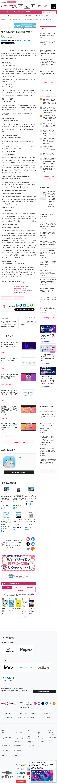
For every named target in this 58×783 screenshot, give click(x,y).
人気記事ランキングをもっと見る (49, 177)
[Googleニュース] (28, 549)
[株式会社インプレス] (7, 774)
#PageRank (17, 286)
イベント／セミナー (41, 742)
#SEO (26, 286)
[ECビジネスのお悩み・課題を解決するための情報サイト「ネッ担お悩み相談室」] (21, 782)
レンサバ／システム (18, 748)
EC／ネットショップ (18, 750)
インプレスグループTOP (49, 717)
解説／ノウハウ (31, 733)
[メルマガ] (28, 539)
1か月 (53, 95)
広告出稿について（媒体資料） (22, 714)
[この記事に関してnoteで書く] (28, 305)
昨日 (43, 95)
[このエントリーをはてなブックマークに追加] (24, 305)
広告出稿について (46, 7)
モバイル (3, 753)
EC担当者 (21, 1)
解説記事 (51, 732)
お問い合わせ (33, 713)
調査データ (30, 736)
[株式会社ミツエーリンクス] (8, 649)
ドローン (42, 2)
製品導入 (30, 1)
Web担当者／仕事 (6, 745)
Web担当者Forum (6, 6)
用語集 (50, 740)
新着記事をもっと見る (49, 82)
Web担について (39, 7)
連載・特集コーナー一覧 (12, 19)
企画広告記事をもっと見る (49, 317)
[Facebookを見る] (39, 703)
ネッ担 (16, 545)
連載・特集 (33, 7)
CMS (52, 16)
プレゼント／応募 (52, 737)
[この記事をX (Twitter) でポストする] (20, 305)
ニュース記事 (51, 734)
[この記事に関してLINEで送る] (31, 305)
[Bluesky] (46, 703)
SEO (2, 16)
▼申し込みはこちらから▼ (37, 768)
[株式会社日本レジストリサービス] (8, 667)
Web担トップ (3, 19)
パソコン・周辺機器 (18, 590)
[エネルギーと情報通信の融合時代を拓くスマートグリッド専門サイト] (21, 773)
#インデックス (17, 288)
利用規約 (46, 713)
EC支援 (48, 2)
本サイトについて (8, 713)
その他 (15, 755)
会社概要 (33, 717)
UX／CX (3, 748)
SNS (22, 16)
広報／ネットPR (5, 750)
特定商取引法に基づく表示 (23, 717)
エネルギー (38, 2)
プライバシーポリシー (9, 717)
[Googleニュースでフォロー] (50, 703)
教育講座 (45, 2)
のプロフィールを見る (18, 472)
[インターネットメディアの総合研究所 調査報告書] (21, 769)
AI (17, 16)
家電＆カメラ (30, 587)
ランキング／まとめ (31, 746)
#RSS (22, 286)
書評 (39, 736)
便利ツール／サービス (31, 742)
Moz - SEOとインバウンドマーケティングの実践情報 (28, 19)
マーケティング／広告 (10, 16)
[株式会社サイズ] (43, 667)
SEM (3, 755)
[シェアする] (17, 305)
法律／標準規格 (17, 745)
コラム (29, 738)
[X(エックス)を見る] (42, 703)
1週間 (48, 95)
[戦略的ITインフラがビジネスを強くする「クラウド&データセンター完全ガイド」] (21, 765)
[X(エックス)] (28, 544)
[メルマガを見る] (35, 703)
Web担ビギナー (20, 7)
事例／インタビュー (40, 733)
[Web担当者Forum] (8, 704)
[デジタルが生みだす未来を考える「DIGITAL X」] (21, 778)
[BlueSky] (33, 544)
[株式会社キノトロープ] (25, 667)
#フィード (24, 288)
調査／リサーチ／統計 (18, 742)
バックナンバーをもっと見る (19, 442)
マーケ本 (7, 587)
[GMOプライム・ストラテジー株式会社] (8, 678)
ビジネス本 (18, 587)
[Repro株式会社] (25, 649)
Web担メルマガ (27, 6)
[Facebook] (33, 539)
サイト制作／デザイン (44, 16)
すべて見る (49, 471)
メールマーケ (17, 753)
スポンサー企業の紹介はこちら (44, 691)
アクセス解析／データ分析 (31, 16)
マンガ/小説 (40, 738)
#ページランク (17, 290)
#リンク (24, 290)
